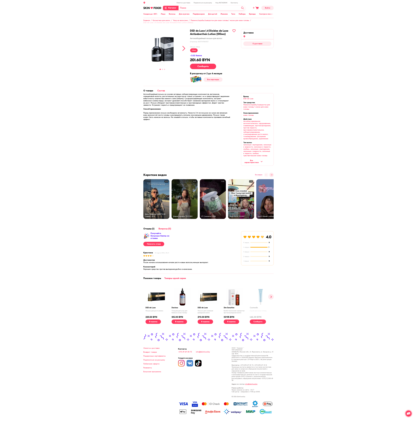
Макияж (224, 14)
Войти (267, 8)
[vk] (190, 363)
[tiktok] (198, 363)
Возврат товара (150, 352)
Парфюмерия (199, 14)
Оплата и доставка (183, 3)
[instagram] (181, 363)
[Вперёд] (271, 175)
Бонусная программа (152, 372)
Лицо (163, 14)
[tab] (148, 90)
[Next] (183, 48)
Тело (233, 14)
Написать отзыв (154, 244)
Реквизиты (147, 368)
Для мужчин (184, 14)
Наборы (242, 14)
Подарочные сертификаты (154, 356)
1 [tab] (160, 69)
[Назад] (266, 175)
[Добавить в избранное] (234, 30)
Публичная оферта (151, 364)
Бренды (252, 14)
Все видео (258, 175)
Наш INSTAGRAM (221, 3)
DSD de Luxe (248, 99)
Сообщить (203, 66)
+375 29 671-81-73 (185, 352)
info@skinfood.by (203, 352)
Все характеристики (251, 161)
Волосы (172, 14)
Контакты (234, 3)
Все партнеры (213, 80)
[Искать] (242, 8)
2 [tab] (162, 69)
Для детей (212, 14)
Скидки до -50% (150, 14)
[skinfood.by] (152, 8)
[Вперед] (271, 297)
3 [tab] (164, 69)
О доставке (257, 44)
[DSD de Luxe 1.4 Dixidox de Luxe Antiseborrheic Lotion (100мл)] (162, 48)
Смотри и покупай (267, 14)
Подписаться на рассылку (203, 3)
